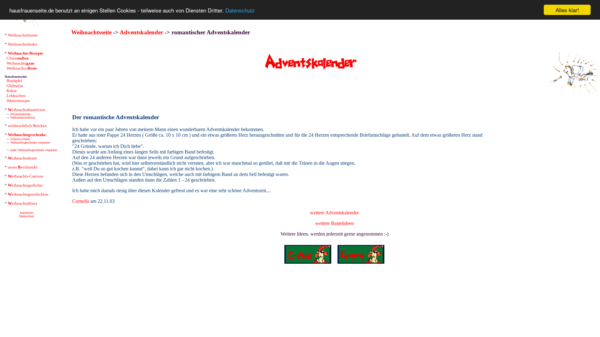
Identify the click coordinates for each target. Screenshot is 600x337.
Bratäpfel (14, 80)
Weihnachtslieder (22, 44)
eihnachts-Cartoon (25, 176)
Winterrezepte (18, 100)
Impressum (26, 212)
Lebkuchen (16, 95)
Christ (17, 58)
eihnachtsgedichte (25, 185)
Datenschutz (240, 10)
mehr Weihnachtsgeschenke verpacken (33, 150)
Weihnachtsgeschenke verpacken (30, 142)
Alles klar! (567, 10)
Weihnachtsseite (91, 32)
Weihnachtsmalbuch (22, 117)
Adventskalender (20, 114)
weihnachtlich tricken (27, 125)
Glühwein (15, 85)
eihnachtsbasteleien (26, 109)
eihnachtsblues (22, 203)
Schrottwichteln (20, 139)
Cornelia (80, 201)
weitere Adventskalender (334, 212)
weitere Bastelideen (334, 223)
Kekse (12, 90)
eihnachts (22, 158)
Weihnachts (20, 63)
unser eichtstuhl (23, 167)
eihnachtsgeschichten (28, 194)
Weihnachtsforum (23, 35)
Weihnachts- (22, 68)
